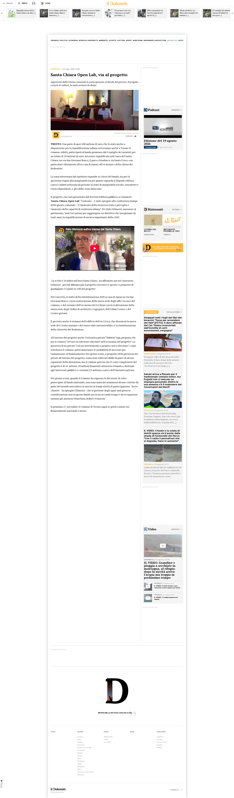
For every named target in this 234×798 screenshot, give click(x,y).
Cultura (121, 40)
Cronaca (55, 40)
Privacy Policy (162, 742)
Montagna (138, 40)
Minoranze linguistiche (155, 40)
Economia (73, 40)
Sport (129, 40)
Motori (79, 769)
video (180, 40)
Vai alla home (173, 312)
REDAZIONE (161, 732)
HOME (53, 732)
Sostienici (160, 737)
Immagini (107, 742)
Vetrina (175, 210)
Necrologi (80, 775)
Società (112, 40)
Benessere (81, 767)
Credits (159, 748)
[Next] (232, 13)
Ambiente (103, 40)
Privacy (1, 785)
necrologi (172, 40)
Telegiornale (150, 147)
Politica (63, 40)
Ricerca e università (88, 40)
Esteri (79, 739)
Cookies (159, 745)
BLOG (132, 732)
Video (106, 739)
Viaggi (79, 764)
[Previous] (2, 13)
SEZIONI (80, 732)
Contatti (159, 739)
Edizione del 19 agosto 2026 (160, 142)
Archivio (175, 110)
